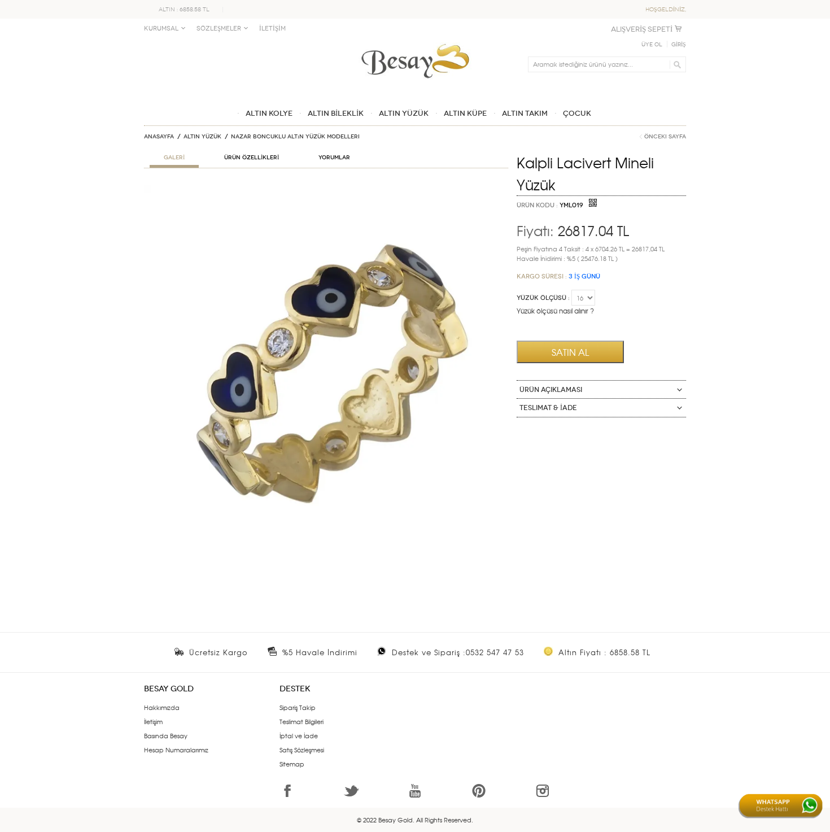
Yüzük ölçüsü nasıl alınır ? (555, 311)
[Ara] (675, 64)
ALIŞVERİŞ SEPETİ (641, 29)
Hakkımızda (162, 707)
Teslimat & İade (548, 408)
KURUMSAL (161, 28)
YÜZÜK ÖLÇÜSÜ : (543, 298)
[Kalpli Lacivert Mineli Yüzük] (326, 189)
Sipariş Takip (297, 707)
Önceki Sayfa (665, 136)
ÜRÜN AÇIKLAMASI (550, 390)
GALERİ (174, 157)
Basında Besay (165, 735)
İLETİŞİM (272, 28)
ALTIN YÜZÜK (202, 136)
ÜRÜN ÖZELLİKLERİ (251, 157)
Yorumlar (334, 157)
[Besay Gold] (415, 41)
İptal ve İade (298, 735)
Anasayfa (159, 136)
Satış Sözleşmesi (301, 749)
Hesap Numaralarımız (176, 749)
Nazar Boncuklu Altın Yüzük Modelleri (295, 136)
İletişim (153, 721)
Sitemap (291, 763)
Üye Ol (651, 44)
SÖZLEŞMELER (218, 28)
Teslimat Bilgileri (301, 721)
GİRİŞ (678, 44)
